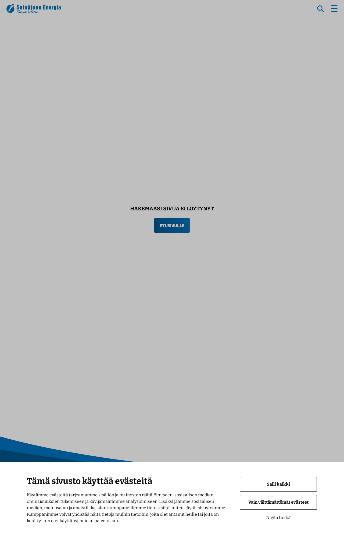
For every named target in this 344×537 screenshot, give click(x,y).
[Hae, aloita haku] (321, 8)
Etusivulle (172, 225)
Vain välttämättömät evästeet (278, 502)
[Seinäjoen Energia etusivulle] (33, 8)
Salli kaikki (278, 484)
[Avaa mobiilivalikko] (334, 8)
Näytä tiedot (278, 517)
